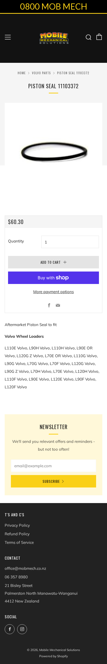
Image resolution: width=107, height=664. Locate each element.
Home (22, 73)
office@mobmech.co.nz (25, 568)
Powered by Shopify (53, 656)
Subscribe (51, 481)
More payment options (53, 291)
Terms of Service (19, 542)
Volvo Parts (41, 73)
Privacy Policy (17, 525)
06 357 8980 (16, 576)
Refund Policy (17, 533)
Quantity (16, 241)
